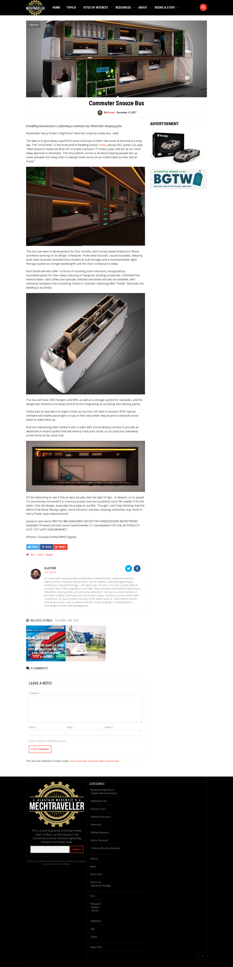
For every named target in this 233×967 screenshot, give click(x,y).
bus (33, 554)
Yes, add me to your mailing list (48, 741)
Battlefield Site (99, 801)
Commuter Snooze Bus (116, 103)
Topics (71, 7)
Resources (123, 7)
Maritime (96, 921)
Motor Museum (99, 840)
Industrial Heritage (101, 885)
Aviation (95, 907)
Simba (102, 145)
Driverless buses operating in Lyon (85, 654)
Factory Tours (98, 808)
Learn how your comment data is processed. (94, 761)
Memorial (96, 824)
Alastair (111, 112)
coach (40, 554)
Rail (93, 928)
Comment (35, 693)
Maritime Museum (101, 816)
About (142, 7)
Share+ (62, 547)
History (94, 858)
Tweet (34, 547)
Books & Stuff (165, 7)
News (93, 866)
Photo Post (96, 874)
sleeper (49, 554)
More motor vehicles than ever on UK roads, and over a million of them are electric (46, 651)
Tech (92, 896)
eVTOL (95, 910)
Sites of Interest (95, 7)
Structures (95, 882)
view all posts (50, 572)
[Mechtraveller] (35, 7)
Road (94, 936)
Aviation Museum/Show (103, 793)
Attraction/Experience (102, 789)
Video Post (96, 947)
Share (48, 547)
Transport (34, 25)
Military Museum (100, 832)
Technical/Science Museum (105, 848)
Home (56, 7)
